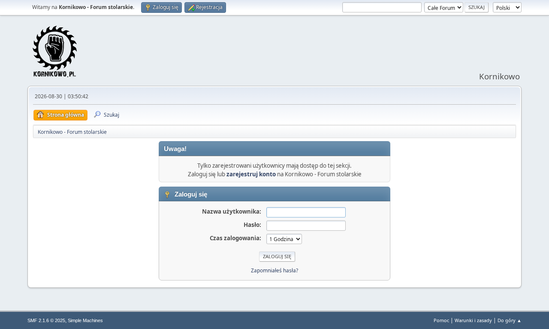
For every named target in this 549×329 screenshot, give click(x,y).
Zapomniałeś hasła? (274, 270)
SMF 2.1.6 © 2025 (46, 320)
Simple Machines (85, 320)
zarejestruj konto (251, 174)
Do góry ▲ (510, 320)
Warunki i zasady (473, 320)
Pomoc (441, 320)
